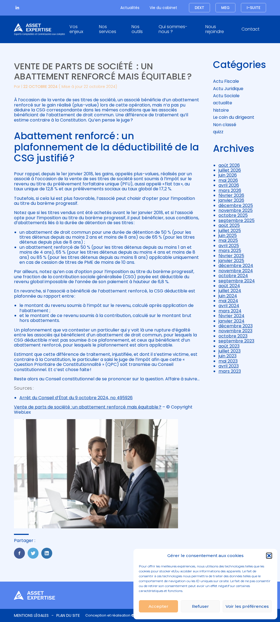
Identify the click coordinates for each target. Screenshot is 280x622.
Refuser (200, 606)
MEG (225, 7)
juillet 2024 (229, 291)
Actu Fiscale (226, 81)
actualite (222, 103)
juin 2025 (227, 235)
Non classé (224, 125)
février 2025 (231, 256)
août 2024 (229, 286)
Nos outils (137, 29)
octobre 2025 (233, 215)
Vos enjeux (76, 29)
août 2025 (229, 225)
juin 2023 (227, 356)
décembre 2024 (235, 265)
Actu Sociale (226, 96)
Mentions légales (31, 615)
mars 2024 (229, 311)
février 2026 (231, 195)
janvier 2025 (231, 260)
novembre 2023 (235, 331)
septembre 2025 (236, 220)
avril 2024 (228, 306)
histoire (221, 110)
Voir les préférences (247, 606)
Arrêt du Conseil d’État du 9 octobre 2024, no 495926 (76, 398)
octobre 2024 (233, 276)
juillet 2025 (229, 230)
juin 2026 (227, 175)
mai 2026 (228, 180)
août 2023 (229, 346)
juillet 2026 (229, 170)
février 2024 (231, 316)
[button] (269, 555)
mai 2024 (228, 301)
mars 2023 (229, 371)
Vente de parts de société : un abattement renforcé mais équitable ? (87, 407)
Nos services (107, 29)
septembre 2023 (236, 341)
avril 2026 (228, 185)
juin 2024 (227, 296)
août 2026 (229, 165)
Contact (250, 29)
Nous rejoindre (214, 29)
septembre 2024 (236, 281)
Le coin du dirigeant (233, 117)
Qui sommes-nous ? (173, 29)
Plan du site (68, 615)
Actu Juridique (228, 88)
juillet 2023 (229, 351)
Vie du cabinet (163, 7)
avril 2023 (228, 366)
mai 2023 (228, 361)
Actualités (129, 7)
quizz (218, 132)
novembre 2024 (235, 271)
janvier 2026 (231, 200)
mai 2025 (228, 240)
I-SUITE (253, 7)
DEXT (199, 7)
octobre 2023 (232, 336)
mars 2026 (229, 190)
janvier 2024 (231, 321)
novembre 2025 (235, 210)
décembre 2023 (235, 326)
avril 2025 (228, 245)
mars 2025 (229, 250)
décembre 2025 (235, 205)
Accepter (158, 606)
